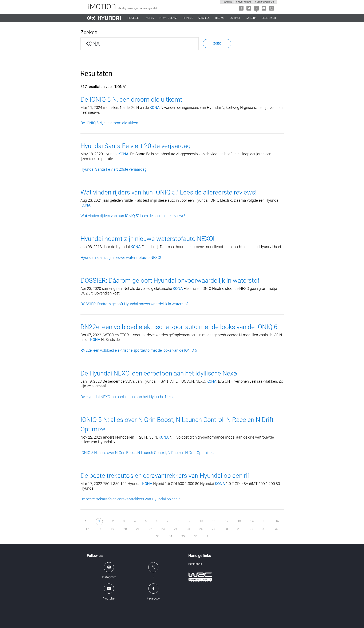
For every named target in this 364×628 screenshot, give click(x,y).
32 (276, 529)
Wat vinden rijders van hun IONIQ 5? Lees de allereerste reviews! (168, 192)
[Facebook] (241, 8)
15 (264, 521)
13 (239, 521)
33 (157, 536)
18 (100, 529)
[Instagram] (271, 8)
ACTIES (150, 18)
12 (226, 521)
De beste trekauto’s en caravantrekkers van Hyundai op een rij (164, 475)
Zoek (217, 43)
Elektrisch (269, 18)
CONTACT (235, 18)
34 (170, 536)
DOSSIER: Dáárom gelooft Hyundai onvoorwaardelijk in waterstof (170, 280)
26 (201, 529)
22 (150, 529)
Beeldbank (195, 564)
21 (137, 529)
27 (213, 529)
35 (183, 536)
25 (188, 529)
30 (251, 529)
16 (277, 521)
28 (226, 529)
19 (112, 529)
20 (125, 529)
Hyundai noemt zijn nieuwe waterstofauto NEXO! (147, 238)
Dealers (228, 2)
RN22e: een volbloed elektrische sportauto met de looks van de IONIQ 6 (178, 327)
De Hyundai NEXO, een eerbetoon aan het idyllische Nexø (158, 373)
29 (239, 529)
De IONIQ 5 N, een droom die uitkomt (131, 99)
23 (163, 529)
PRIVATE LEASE (168, 18)
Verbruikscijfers (265, 2)
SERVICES (204, 18)
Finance (188, 18)
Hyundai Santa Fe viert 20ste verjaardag (135, 146)
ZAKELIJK (251, 18)
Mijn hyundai (244, 2)
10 (201, 521)
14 (252, 521)
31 (264, 529)
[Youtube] (264, 8)
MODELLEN (133, 18)
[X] (248, 8)
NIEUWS (219, 18)
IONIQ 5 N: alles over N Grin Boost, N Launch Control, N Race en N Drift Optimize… (147, 452)
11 (214, 521)
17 (87, 529)
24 (175, 529)
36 (195, 536)
